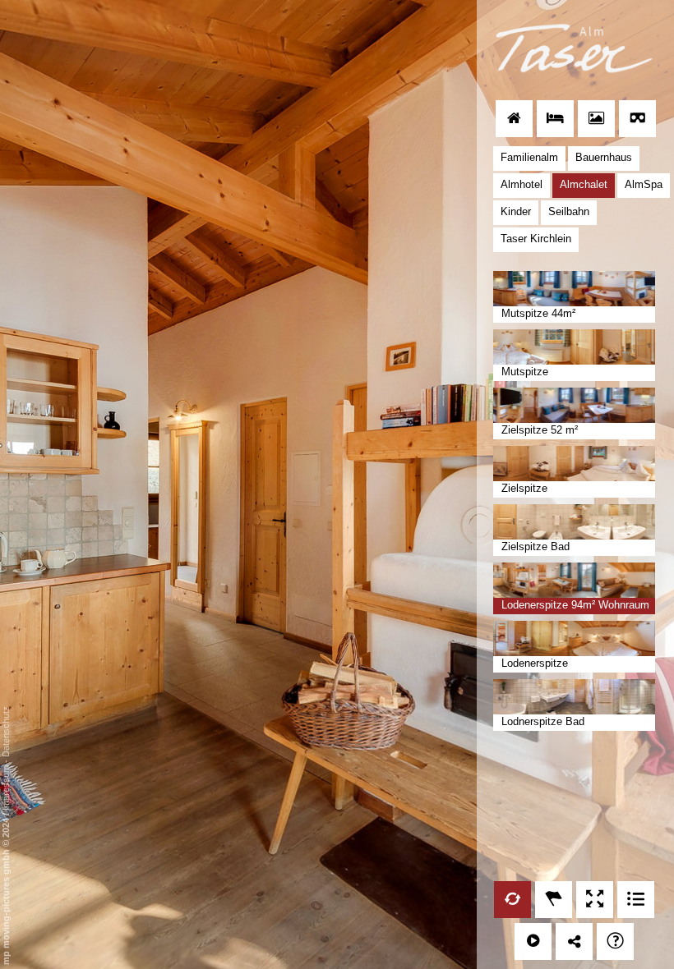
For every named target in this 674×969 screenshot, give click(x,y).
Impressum (6, 788)
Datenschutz (6, 731)
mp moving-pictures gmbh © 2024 (6, 890)
